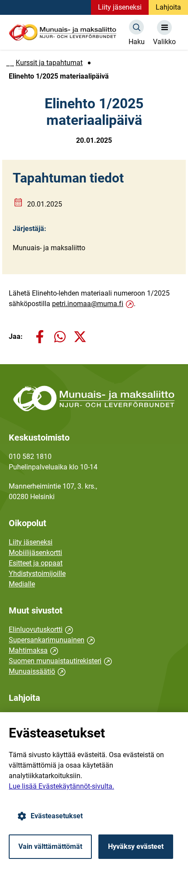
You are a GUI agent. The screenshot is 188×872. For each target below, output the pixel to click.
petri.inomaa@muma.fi (90, 304)
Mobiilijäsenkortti (35, 552)
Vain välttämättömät (50, 846)
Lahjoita (168, 7)
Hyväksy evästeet (136, 846)
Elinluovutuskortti (41, 629)
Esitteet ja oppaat (36, 563)
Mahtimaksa (33, 650)
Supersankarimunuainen (52, 640)
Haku (137, 42)
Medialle (22, 584)
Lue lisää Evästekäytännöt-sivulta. (61, 786)
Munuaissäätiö (37, 671)
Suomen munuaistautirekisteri (60, 661)
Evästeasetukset (57, 816)
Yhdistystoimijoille (37, 573)
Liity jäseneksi (120, 7)
